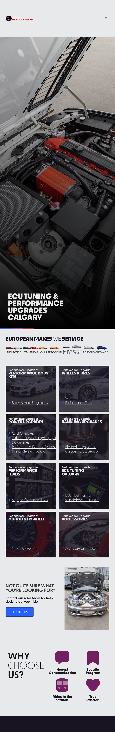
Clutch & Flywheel (25, 548)
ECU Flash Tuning (78, 495)
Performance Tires (78, 402)
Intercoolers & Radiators (30, 451)
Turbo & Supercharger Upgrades (36, 437)
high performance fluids (30, 500)
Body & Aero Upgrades (30, 402)
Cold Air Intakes (23, 433)
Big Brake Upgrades (80, 446)
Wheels (71, 398)
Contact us (20, 612)
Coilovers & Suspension (82, 451)
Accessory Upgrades (80, 548)
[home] (20, 18)
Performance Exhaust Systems (34, 446)
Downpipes (20, 442)
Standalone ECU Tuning (83, 500)
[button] (106, 18)
